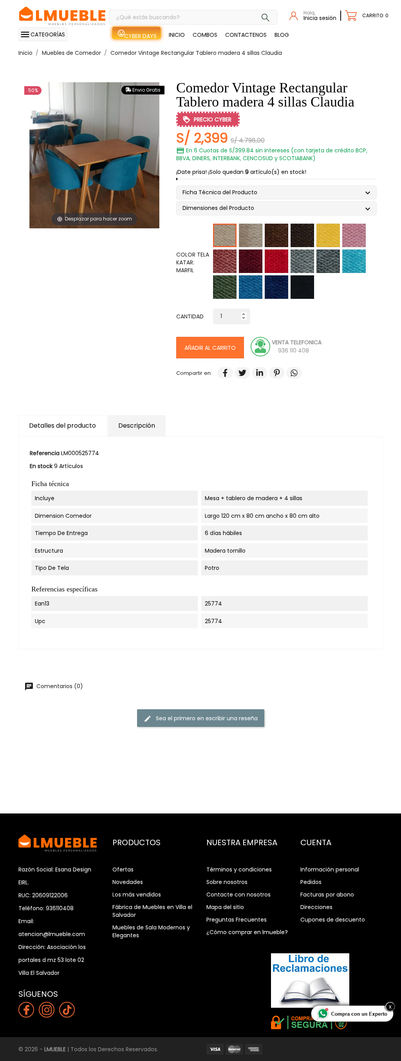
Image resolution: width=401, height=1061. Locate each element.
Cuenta (315, 842)
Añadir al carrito (210, 348)
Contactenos (246, 35)
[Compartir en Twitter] (238, 373)
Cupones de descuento (332, 920)
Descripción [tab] (136, 425)
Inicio (177, 35)
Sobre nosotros (226, 882)
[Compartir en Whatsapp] (290, 373)
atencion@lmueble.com (51, 934)
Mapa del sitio (225, 907)
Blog (282, 35)
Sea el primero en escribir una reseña (201, 718)
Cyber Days (140, 36)
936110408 (60, 908)
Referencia (45, 453)
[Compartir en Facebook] (221, 373)
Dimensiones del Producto (221, 209)
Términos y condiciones (239, 869)
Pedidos (311, 882)
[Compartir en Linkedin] (256, 373)
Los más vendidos (136, 894)
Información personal (329, 869)
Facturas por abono (327, 894)
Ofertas (123, 869)
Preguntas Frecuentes (236, 920)
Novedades (127, 882)
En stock (41, 466)
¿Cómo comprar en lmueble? (247, 932)
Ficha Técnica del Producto (222, 193)
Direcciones (316, 907)
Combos (205, 35)
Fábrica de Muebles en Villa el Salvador (152, 911)
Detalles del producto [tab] (62, 425)
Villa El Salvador (39, 973)
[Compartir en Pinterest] (273, 373)
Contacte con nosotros (238, 894)
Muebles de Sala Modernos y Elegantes (151, 931)
